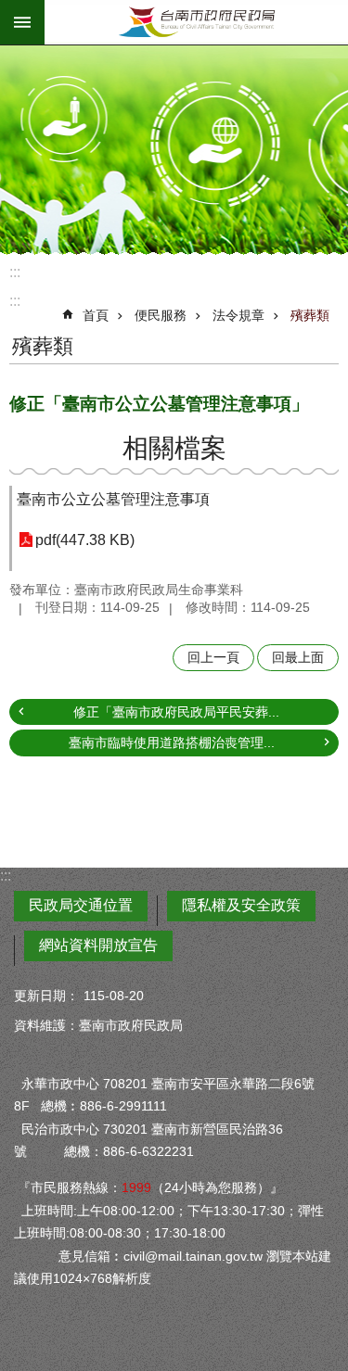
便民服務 (161, 315)
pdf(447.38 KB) (85, 540)
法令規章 (238, 315)
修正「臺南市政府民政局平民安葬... (176, 712)
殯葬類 (309, 315)
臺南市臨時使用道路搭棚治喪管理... (172, 742)
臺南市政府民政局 (196, 22)
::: (14, 272)
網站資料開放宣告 (98, 945)
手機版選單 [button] (22, 22)
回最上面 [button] (298, 657)
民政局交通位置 (81, 905)
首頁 (96, 315)
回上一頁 (213, 657)
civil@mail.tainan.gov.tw (193, 1256)
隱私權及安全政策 (241, 905)
